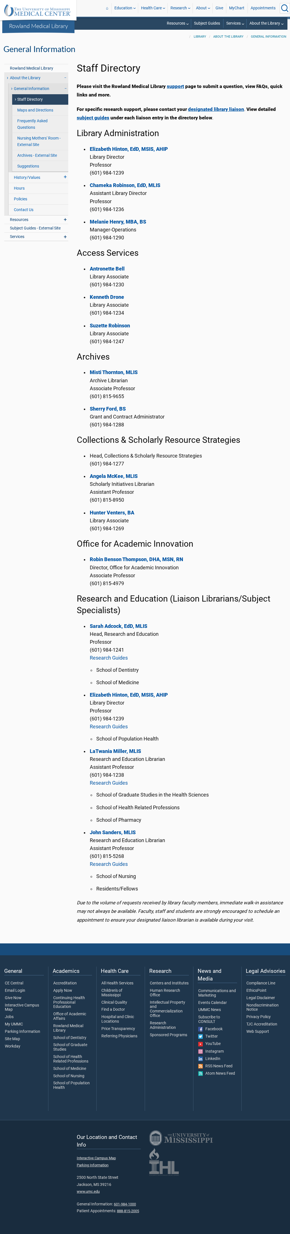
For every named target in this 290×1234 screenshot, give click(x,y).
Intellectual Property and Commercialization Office (167, 1009)
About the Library (265, 23)
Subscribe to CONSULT (209, 1019)
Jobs (9, 1017)
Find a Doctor (113, 1009)
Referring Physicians (119, 1036)
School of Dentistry (69, 1038)
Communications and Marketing (217, 993)
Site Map (12, 1039)
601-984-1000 (125, 1204)
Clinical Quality (114, 1002)
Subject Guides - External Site (35, 228)
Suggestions (28, 166)
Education (123, 8)
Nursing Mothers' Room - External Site (39, 141)
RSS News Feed (218, 1066)
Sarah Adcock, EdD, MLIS (118, 626)
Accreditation (65, 983)
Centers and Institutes (169, 983)
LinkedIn (211, 1059)
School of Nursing (68, 1076)
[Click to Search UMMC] (285, 8)
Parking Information (22, 1031)
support (175, 86)
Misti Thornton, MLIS (114, 372)
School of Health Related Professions (70, 1059)
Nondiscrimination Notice (262, 1007)
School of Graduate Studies (70, 1047)
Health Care (151, 8)
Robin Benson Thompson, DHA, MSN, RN (136, 559)
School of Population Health (71, 1085)
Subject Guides (207, 23)
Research (178, 8)
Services (233, 23)
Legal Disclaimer (260, 998)
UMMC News (209, 1010)
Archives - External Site (37, 155)
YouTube (212, 1044)
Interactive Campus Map (22, 1007)
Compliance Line (260, 983)
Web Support (257, 1031)
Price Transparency (118, 1029)
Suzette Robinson (110, 326)
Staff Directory (30, 99)
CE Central (14, 983)
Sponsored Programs (168, 1035)
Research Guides (109, 658)
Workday (12, 1046)
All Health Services (117, 983)
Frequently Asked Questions (32, 124)
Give (219, 8)
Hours (19, 188)
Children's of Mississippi (111, 992)
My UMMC (14, 1024)
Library (200, 36)
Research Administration (163, 1025)
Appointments (263, 8)
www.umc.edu (88, 1191)
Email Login (15, 990)
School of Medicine (69, 1068)
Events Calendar (212, 1003)
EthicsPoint (256, 990)
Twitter (210, 1036)
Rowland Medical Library (38, 26)
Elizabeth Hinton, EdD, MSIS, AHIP (129, 695)
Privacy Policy (258, 1017)
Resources (176, 23)
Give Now (13, 998)
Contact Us (23, 209)
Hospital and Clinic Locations (117, 1019)
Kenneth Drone (107, 297)
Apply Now (62, 990)
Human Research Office (165, 992)
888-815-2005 (128, 1211)
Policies (20, 199)
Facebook (213, 1029)
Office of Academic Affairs (69, 1016)
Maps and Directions (35, 110)
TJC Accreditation (261, 1024)
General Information (268, 36)
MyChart (236, 8)
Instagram (213, 1051)
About (201, 8)
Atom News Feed (219, 1073)
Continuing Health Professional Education (69, 1002)
